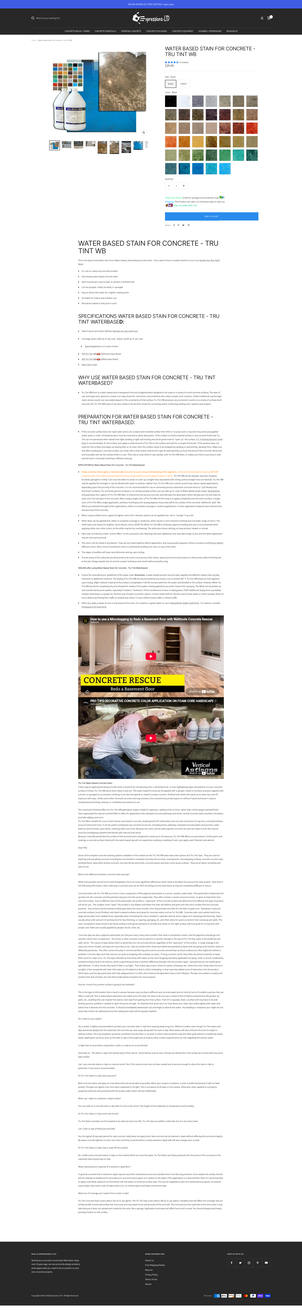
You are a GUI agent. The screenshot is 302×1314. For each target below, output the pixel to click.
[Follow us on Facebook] (231, 1262)
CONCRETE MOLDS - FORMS (77, 31)
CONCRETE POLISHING (156, 31)
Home (33, 40)
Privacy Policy (151, 1274)
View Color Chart (89, 364)
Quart (170, 83)
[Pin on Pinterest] (178, 225)
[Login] (262, 18)
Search (148, 1284)
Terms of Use (151, 1279)
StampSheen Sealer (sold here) (184, 603)
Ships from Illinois (173, 197)
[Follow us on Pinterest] (257, 1262)
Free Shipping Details (155, 1265)
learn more (169, 4)
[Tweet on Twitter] (183, 225)
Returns (149, 1269)
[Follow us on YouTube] (266, 1262)
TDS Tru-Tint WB (89, 353)
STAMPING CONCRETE (131, 31)
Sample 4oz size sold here (125, 331)
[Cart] (269, 18)
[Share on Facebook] (174, 225)
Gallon (184, 83)
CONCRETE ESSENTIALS (105, 31)
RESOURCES (232, 31)
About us (149, 1260)
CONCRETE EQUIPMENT (182, 31)
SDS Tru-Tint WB (89, 359)
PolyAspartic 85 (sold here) (94, 607)
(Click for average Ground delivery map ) (203, 197)
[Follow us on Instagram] (249, 1262)
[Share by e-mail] (188, 225)
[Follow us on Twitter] (240, 1262)
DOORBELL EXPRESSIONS (209, 31)
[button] (172, 62)
